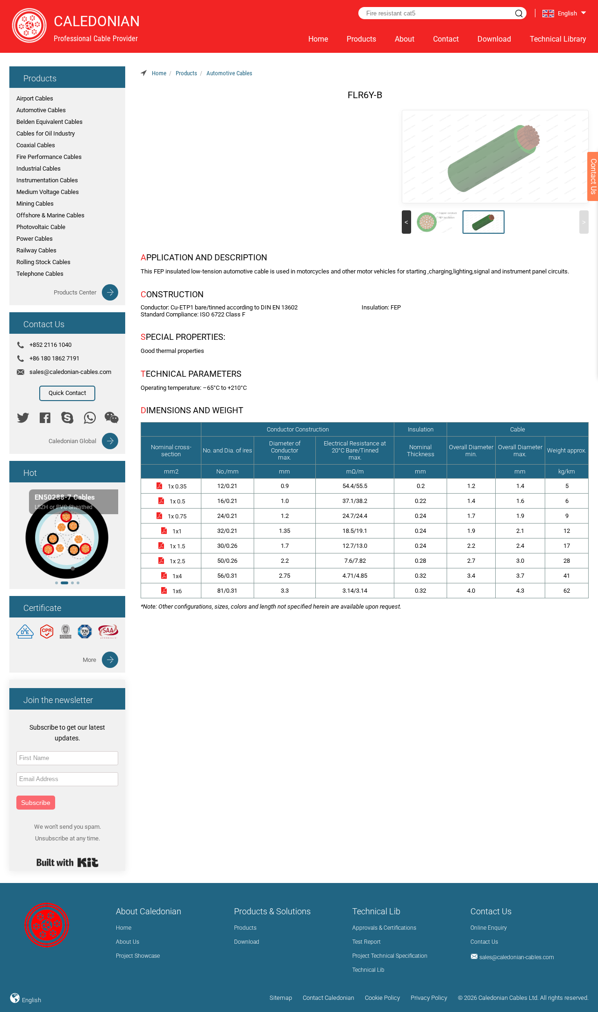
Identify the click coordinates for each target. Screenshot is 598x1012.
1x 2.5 (177, 561)
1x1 (177, 531)
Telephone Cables (40, 273)
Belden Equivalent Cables (49, 121)
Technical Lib (368, 970)
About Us (127, 942)
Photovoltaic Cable (40, 226)
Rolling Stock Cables (43, 262)
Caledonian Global (72, 441)
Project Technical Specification (389, 956)
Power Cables (34, 238)
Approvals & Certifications (384, 928)
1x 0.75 (177, 516)
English (31, 1000)
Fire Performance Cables (49, 156)
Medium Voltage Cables (47, 191)
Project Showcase (138, 956)
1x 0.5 (177, 501)
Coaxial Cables (35, 145)
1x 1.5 (177, 546)
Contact (446, 39)
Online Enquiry (488, 928)
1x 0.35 (177, 486)
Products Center (75, 292)
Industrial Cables (38, 168)
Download (494, 39)
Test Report (366, 942)
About (404, 39)
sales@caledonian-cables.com (70, 371)
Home (318, 39)
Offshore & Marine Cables (50, 215)
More (89, 659)
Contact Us (484, 942)
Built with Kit (67, 862)
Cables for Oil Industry (45, 133)
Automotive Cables (41, 110)
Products (361, 39)
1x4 (177, 576)
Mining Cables (35, 203)
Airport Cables (34, 98)
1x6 (177, 591)
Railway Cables (36, 250)
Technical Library (558, 39)
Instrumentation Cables (47, 180)
